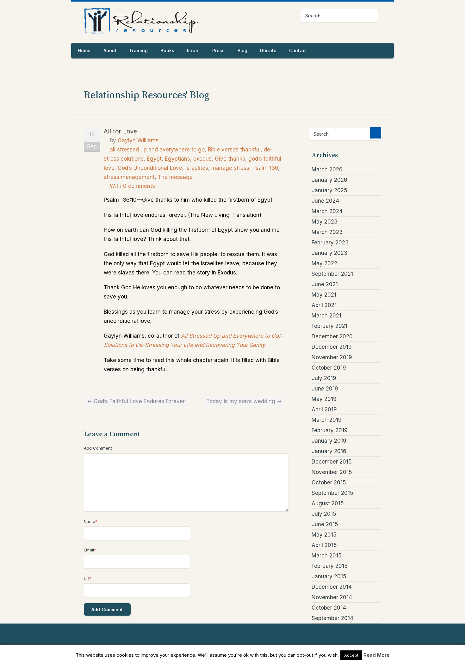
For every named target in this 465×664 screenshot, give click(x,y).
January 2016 (329, 451)
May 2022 (324, 263)
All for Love (120, 131)
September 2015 (332, 493)
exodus (202, 159)
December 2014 (332, 587)
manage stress (230, 168)
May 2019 (324, 399)
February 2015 (330, 566)
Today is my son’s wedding (244, 401)
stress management (129, 177)
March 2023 (327, 232)
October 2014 (329, 608)
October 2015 (329, 482)
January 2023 (329, 253)
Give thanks (230, 159)
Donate (268, 50)
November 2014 (332, 597)
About (110, 50)
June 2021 (325, 284)
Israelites (196, 168)
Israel (193, 50)
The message (175, 177)
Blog (243, 50)
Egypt (154, 159)
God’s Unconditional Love (150, 168)
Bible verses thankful (234, 149)
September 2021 (332, 274)
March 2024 (327, 211)
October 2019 (329, 368)
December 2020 (332, 336)
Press (218, 50)
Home (84, 50)
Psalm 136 (265, 168)
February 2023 (330, 242)
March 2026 (327, 169)
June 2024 (325, 201)
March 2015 (327, 555)
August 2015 (328, 503)
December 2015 (332, 461)
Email (90, 549)
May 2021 (324, 295)
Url (87, 578)
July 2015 (324, 514)
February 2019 (330, 430)
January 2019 (329, 441)
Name (90, 521)
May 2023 (325, 221)
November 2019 (332, 357)
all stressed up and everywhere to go (157, 149)
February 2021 (329, 326)
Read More (376, 655)
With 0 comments (132, 186)
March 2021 (326, 315)
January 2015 (329, 576)
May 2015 (324, 535)
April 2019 (324, 409)
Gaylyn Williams (138, 140)
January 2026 (329, 180)
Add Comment (98, 448)
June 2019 (325, 388)
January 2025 (329, 190)
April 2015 (324, 545)
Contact (298, 50)
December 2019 (332, 347)
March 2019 (327, 420)
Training (138, 50)
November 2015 (332, 472)
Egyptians (177, 159)
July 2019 (324, 378)
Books (167, 50)
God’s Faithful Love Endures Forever (136, 401)
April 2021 (324, 305)
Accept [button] (351, 655)
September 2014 (332, 618)
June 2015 (325, 524)
